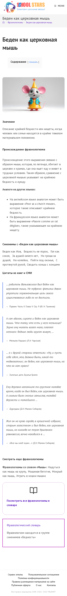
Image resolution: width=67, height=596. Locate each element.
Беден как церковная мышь (39, 22)
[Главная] (3, 22)
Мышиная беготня (39, 471)
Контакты (51, 585)
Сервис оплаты (15, 574)
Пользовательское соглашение (43, 574)
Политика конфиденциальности (33, 578)
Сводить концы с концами (43, 264)
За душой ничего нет (25, 256)
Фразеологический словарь (23, 525)
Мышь (41, 467)
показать (33, 61)
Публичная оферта (20, 585)
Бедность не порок (36, 251)
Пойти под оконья (41, 260)
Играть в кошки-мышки (31, 476)
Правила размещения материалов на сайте (33, 581)
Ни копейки (20, 260)
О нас (38, 585)
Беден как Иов (11, 251)
